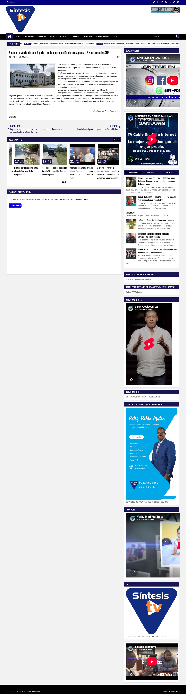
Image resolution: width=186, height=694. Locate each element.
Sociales (115, 36)
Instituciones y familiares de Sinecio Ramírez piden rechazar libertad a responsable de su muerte (78, 172)
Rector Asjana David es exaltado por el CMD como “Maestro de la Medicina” (56, 44)
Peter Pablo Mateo (112, 111)
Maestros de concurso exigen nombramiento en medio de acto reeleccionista (157, 251)
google (162, 2)
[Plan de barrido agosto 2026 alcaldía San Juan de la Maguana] (22, 154)
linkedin (170, 2)
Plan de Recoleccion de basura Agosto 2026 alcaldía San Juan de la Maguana (49, 171)
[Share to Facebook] (26, 146)
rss (166, 2)
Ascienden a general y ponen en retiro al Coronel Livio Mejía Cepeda (154, 235)
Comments (151, 172)
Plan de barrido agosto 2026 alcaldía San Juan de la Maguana (21, 171)
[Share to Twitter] (29, 146)
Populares (133, 172)
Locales (18, 36)
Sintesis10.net (11, 692)
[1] (63, 182)
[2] (65, 182)
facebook (158, 2)
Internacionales (102, 36)
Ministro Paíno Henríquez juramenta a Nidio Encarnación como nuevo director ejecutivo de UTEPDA (138, 44)
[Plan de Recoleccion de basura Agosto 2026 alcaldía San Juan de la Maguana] (50, 154)
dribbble (174, 2)
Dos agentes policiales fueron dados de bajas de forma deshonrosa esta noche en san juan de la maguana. (156, 181)
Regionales (41, 36)
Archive (169, 172)
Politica (53, 36)
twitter (153, 2)
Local (18, 57)
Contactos (11, 2)
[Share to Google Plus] (32, 146)
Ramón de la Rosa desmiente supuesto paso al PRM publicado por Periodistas (157, 198)
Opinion (76, 36)
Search (177, 36)
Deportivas (87, 36)
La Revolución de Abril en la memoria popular (156, 220)
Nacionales (29, 36)
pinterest (178, 2)
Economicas (64, 36)
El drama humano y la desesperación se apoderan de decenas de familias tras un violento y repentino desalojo (105, 172)
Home (9, 36)
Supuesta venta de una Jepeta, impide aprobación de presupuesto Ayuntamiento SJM (59, 52)
